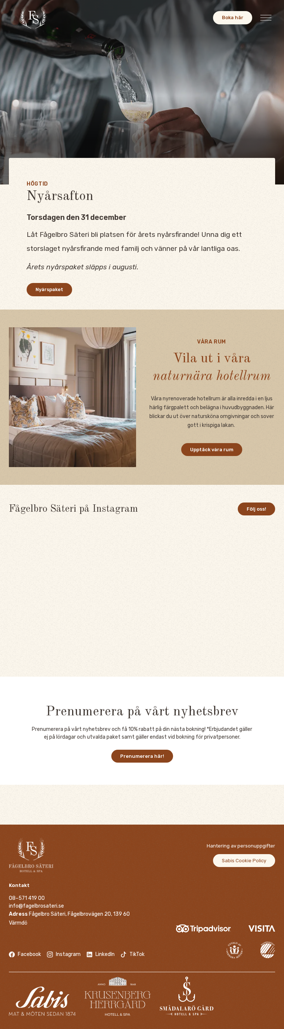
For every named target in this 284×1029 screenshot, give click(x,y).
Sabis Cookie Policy (244, 860)
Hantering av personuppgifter (241, 846)
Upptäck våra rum (211, 449)
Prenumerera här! (142, 756)
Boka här (232, 17)
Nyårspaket (49, 289)
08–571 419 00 (27, 898)
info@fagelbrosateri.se (36, 906)
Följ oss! (256, 509)
